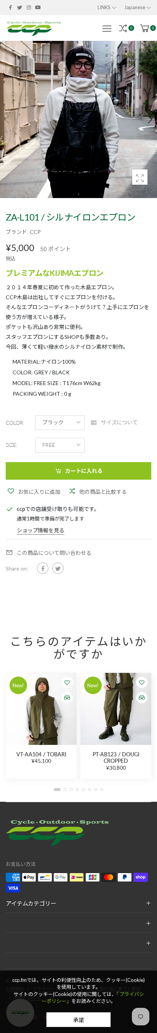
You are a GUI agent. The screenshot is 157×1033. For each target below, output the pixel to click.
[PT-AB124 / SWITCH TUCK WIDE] (115, 709)
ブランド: (18, 232)
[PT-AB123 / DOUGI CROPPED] (41, 709)
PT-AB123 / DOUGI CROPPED (41, 757)
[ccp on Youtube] (38, 7)
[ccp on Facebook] (10, 7)
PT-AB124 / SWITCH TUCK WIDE (116, 757)
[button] (149, 119)
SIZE (11, 445)
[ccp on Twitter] (19, 7)
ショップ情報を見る (40, 530)
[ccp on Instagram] (28, 7)
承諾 (78, 1020)
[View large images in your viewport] (139, 177)
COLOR (15, 422)
